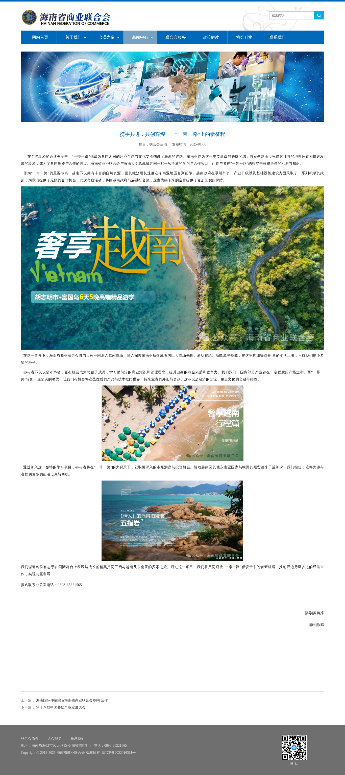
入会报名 (54, 738)
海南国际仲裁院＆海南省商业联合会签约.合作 (71, 700)
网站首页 (40, 37)
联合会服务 (175, 37)
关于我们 (73, 37)
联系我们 (277, 37)
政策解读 (211, 37)
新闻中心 (140, 37)
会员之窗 (107, 37)
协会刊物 (244, 37)
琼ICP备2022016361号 (119, 753)
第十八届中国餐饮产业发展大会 (60, 707)
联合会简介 (30, 738)
